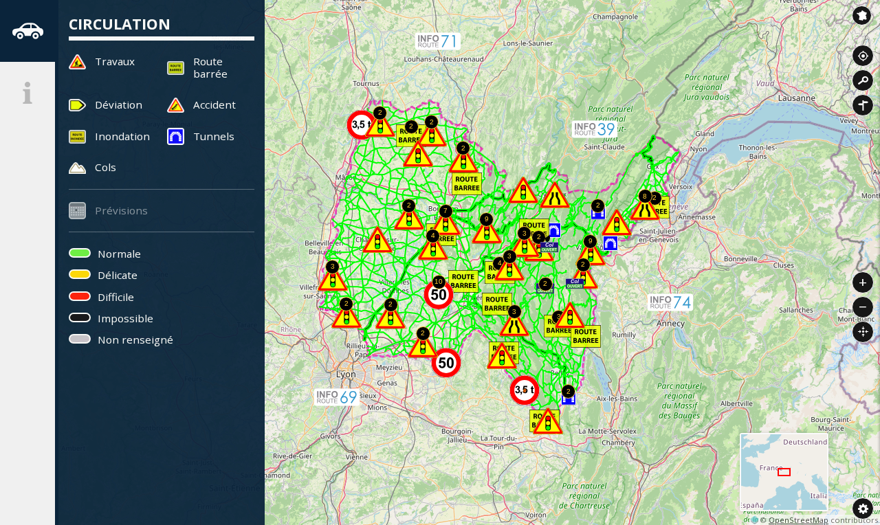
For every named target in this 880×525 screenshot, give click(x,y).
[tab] (27, 31)
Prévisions (121, 210)
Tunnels (213, 136)
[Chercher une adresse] (863, 80)
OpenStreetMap (798, 520)
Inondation (122, 136)
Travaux (115, 61)
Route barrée (210, 67)
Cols (105, 167)
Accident (214, 104)
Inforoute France (862, 15)
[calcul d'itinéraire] (863, 105)
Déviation (118, 104)
